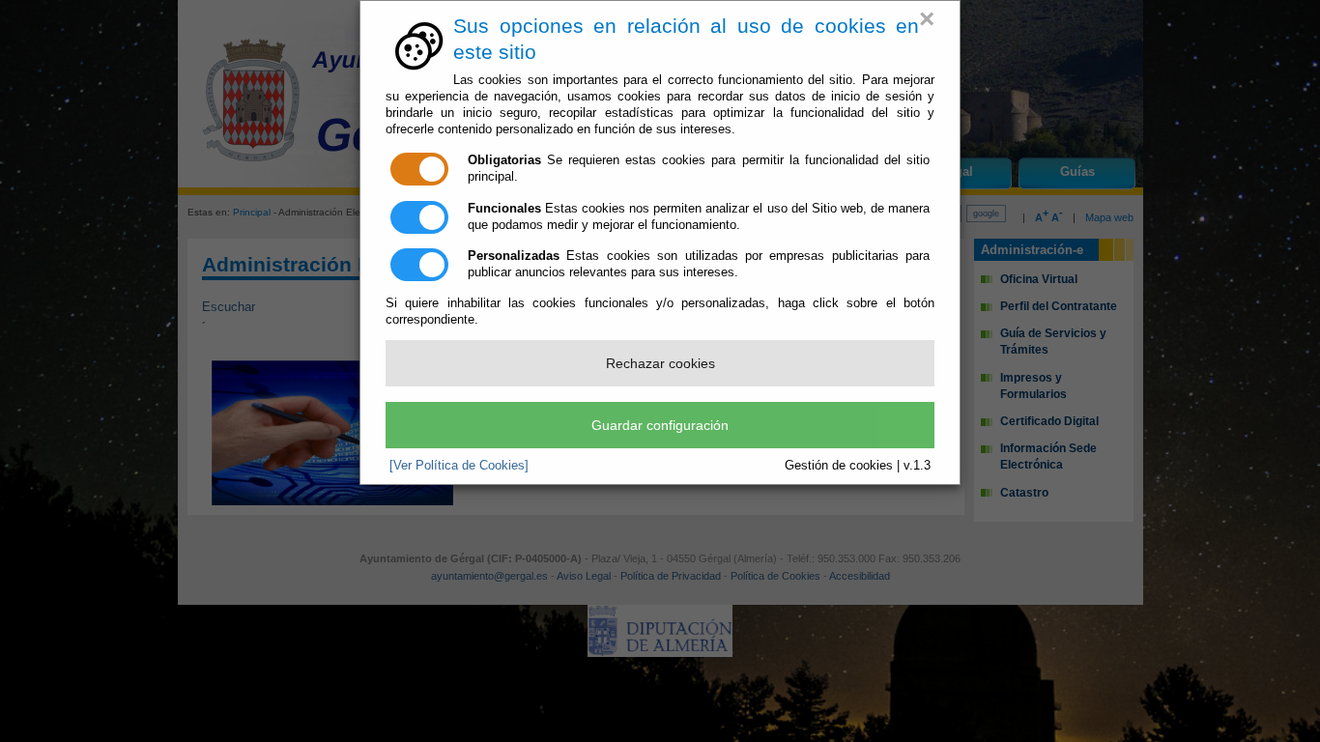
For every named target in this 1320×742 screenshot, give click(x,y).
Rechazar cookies (660, 363)
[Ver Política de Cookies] (459, 465)
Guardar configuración (660, 425)
